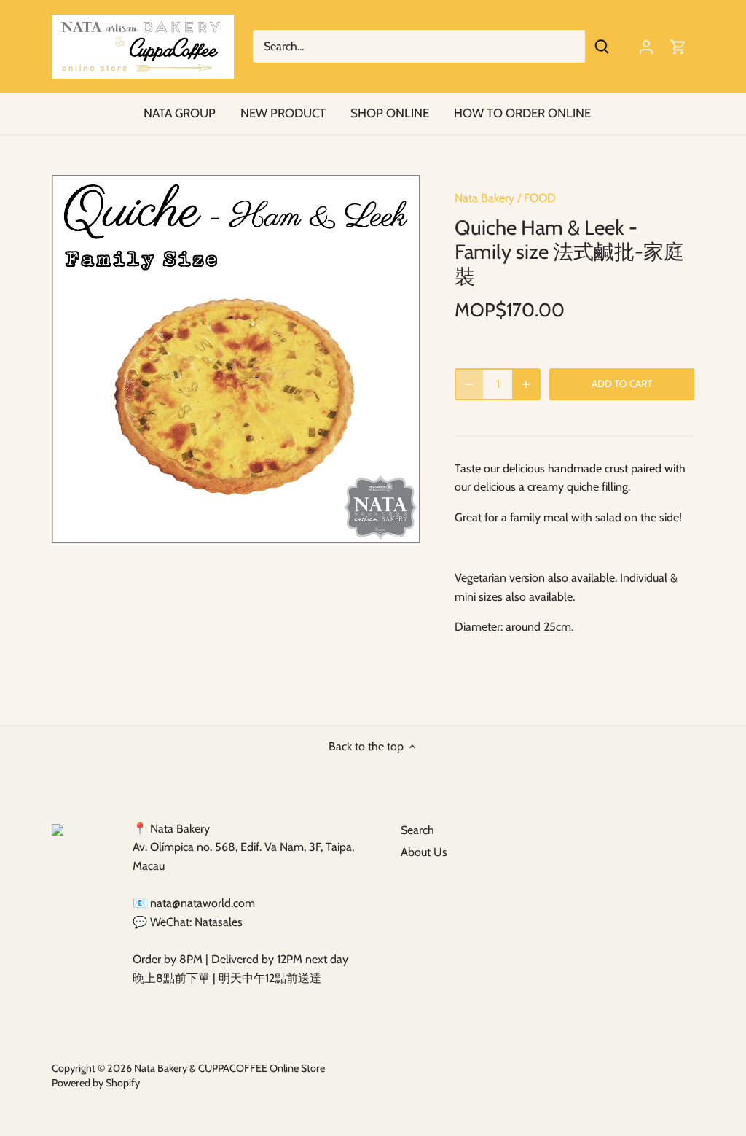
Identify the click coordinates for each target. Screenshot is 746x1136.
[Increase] (526, 384)
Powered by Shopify (96, 1082)
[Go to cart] (678, 46)
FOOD (540, 198)
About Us (424, 852)
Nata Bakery (484, 198)
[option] (236, 359)
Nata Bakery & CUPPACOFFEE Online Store (229, 1068)
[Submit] (602, 46)
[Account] (646, 46)
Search (417, 830)
